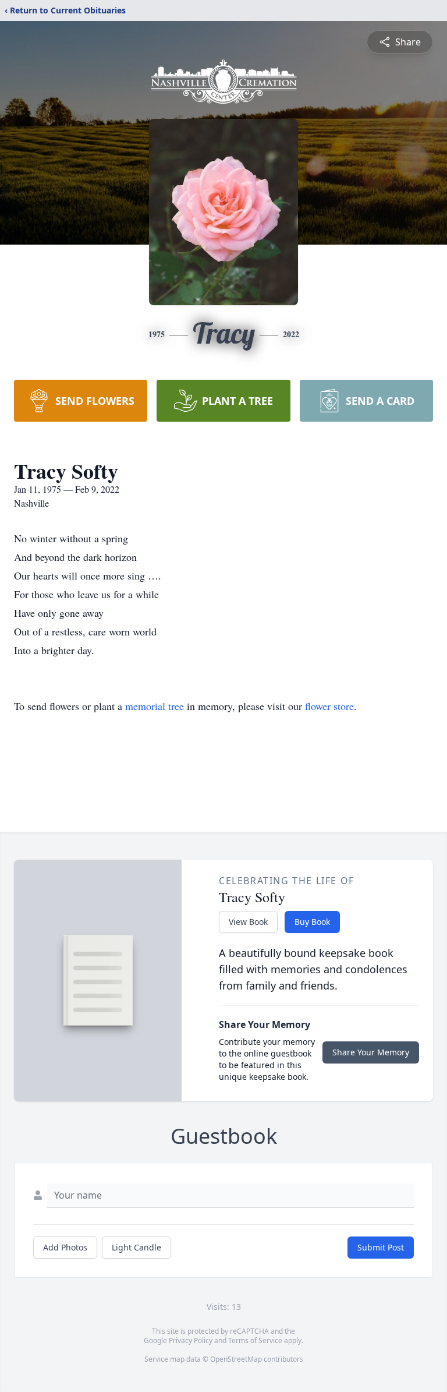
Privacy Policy (190, 1340)
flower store (329, 706)
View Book (248, 921)
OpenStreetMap (236, 1359)
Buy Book (312, 921)
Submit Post (380, 1247)
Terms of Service (255, 1340)
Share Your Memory (370, 1052)
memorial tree (154, 706)
